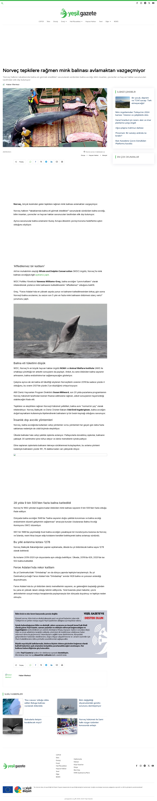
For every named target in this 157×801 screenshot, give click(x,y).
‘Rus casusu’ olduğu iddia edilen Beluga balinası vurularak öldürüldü (36, 703)
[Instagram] (141, 3)
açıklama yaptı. (42, 275)
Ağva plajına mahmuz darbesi (129, 128)
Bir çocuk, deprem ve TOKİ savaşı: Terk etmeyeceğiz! (141, 100)
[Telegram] (145, 3)
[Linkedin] (51, 162)
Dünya (83, 155)
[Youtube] (153, 3)
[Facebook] (137, 3)
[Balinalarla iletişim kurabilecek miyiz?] (13, 726)
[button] (2, 3)
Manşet (104, 155)
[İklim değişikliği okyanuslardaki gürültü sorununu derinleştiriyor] (67, 707)
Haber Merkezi (12, 84)
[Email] (56, 162)
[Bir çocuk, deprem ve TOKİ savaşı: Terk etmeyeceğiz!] (122, 102)
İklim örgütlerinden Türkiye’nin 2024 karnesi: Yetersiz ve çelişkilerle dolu (132, 113)
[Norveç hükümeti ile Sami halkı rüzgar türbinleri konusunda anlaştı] (67, 726)
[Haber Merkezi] (4, 84)
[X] (149, 3)
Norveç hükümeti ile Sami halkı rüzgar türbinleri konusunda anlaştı (91, 722)
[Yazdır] (62, 162)
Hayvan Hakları (94, 155)
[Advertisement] (78, 42)
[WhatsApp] (30, 162)
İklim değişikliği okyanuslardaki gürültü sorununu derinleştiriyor (90, 703)
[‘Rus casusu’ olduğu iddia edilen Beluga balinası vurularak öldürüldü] (13, 707)
